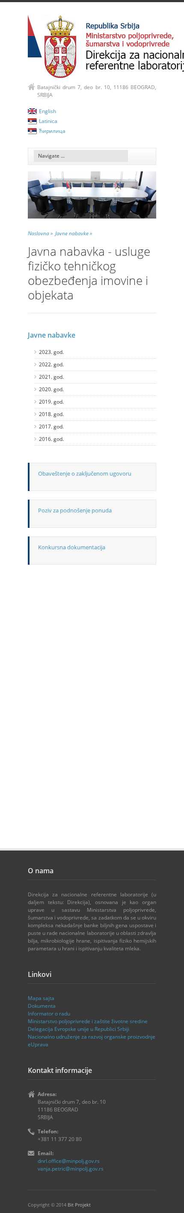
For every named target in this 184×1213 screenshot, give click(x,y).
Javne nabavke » (73, 233)
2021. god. (51, 376)
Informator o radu (49, 1013)
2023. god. (51, 352)
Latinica (48, 121)
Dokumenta (42, 1005)
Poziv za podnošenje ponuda (75, 510)
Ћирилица (52, 131)
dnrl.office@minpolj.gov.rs (69, 1161)
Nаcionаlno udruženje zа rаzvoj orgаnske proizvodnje (91, 1036)
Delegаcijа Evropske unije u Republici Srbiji (78, 1029)
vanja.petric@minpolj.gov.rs (71, 1168)
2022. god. (51, 364)
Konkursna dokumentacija (71, 547)
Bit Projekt (79, 1204)
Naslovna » (40, 233)
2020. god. (51, 389)
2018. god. (51, 414)
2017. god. (51, 426)
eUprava (38, 1044)
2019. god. (51, 401)
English (47, 111)
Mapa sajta (41, 998)
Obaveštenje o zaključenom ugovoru (84, 473)
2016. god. (51, 439)
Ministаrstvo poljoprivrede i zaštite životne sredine (88, 1021)
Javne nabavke (51, 335)
